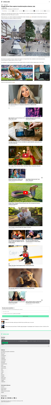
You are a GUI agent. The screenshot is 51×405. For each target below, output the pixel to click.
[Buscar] (48, 346)
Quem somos (3, 389)
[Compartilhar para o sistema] (45, 11)
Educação (3, 362)
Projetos (2, 376)
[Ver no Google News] (4, 11)
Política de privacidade (5, 390)
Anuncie (2, 386)
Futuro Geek (3, 366)
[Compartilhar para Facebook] (34, 11)
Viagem (2, 380)
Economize (3, 361)
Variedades (3, 378)
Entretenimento (4, 363)
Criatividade (3, 359)
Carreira (2, 354)
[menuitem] (25, 338)
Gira (2, 369)
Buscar (2, 344)
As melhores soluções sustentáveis (7, 351)
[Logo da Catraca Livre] (5, 2)
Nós (2, 373)
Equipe (2, 392)
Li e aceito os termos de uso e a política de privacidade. (12, 313)
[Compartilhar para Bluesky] (24, 11)
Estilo (2, 365)
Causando (3, 357)
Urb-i (30, 16)
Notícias (2, 374)
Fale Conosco (3, 388)
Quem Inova (3, 377)
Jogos (2, 372)
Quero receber (25, 316)
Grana (2, 370)
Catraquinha (3, 355)
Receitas (3, 337)
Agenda (3, 339)
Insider (13, 82)
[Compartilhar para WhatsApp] (13, 11)
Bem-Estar (3, 352)
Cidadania (3, 358)
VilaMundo (3, 381)
